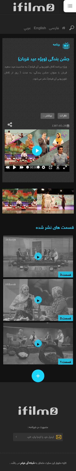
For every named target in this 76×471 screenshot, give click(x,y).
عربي (27, 27)
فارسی (54, 27)
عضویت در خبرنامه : (38, 427)
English (40, 27)
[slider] (27, 167)
